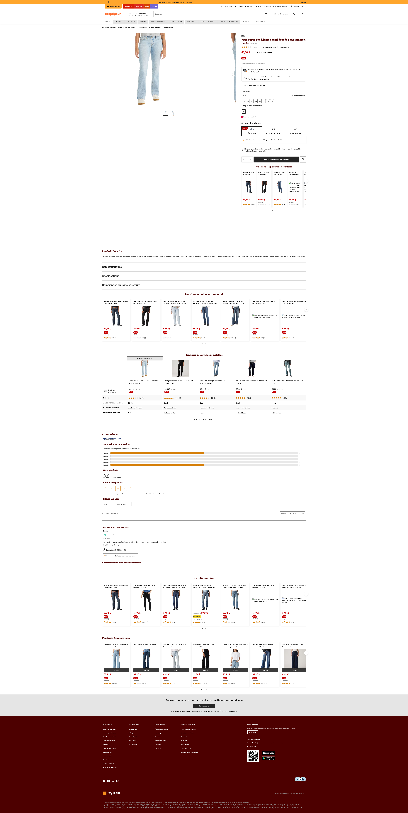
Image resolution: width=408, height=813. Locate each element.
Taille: (244, 95)
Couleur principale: (249, 85)
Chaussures (131, 22)
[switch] (107, 391)
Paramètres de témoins (110, 767)
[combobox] (294, 514)
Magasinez (189, 2)
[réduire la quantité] (251, 159)
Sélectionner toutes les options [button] (276, 159)
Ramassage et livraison (109, 733)
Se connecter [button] (204, 706)
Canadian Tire (133, 729)
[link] (250, 47)
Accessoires (191, 22)
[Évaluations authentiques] (112, 438)
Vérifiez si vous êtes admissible (258, 79)
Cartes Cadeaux (107, 752)
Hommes (118, 22)
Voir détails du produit (269, 47)
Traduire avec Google (111, 545)
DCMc (105, 531)
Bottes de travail (176, 22)
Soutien (249, 6)
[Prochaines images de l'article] (233, 75)
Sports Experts (133, 737)
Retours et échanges (109, 740)
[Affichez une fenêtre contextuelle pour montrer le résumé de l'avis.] (148, 622)
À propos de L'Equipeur (161, 729)
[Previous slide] (103, 2)
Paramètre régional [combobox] (121, 504)
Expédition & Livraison (109, 737)
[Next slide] (305, 2)
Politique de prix (185, 744)
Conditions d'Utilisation (187, 733)
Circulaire (106, 760)
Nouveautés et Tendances (229, 22)
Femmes (107, 22)
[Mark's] (147, 6)
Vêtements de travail (158, 22)
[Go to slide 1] (165, 113)
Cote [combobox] (105, 504)
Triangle (131, 733)
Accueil (105, 27)
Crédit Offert (228, 6)
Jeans (120, 27)
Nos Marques (159, 733)
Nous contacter (107, 756)
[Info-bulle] (265, 151)
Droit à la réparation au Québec (189, 752)
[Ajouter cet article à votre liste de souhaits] (303, 159)
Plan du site (184, 737)
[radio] (246, 91)
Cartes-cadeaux (260, 22)
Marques (246, 22)
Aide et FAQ (106, 744)
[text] (249, 204)
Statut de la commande (109, 729)
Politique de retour (186, 748)
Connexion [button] (296, 6)
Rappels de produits (108, 763)
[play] (109, 2)
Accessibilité (184, 740)
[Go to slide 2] (172, 113)
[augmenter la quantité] (243, 159)
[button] (266, 14)
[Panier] (302, 14)
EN (302, 6)
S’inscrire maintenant (229, 711)
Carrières (158, 737)
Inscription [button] (239, 6)
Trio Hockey (132, 740)
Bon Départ (158, 748)
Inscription (252, 732)
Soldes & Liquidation (207, 22)
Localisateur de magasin (110, 748)
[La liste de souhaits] (294, 14)
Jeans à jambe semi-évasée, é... (136, 27)
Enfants (143, 22)
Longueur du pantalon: (251, 106)
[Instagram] (108, 781)
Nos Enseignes (133, 744)
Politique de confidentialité (188, 729)
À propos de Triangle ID (161, 740)
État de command (282, 14)
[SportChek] (139, 6)
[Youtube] (113, 781)
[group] (111, 332)
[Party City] (154, 6)
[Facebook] (104, 781)
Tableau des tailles (297, 96)
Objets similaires (284, 47)
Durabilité (158, 744)
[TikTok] (117, 781)
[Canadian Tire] (128, 6)
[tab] (252, 131)
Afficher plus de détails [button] (203, 419)
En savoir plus (251, 746)
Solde (243, 58)
